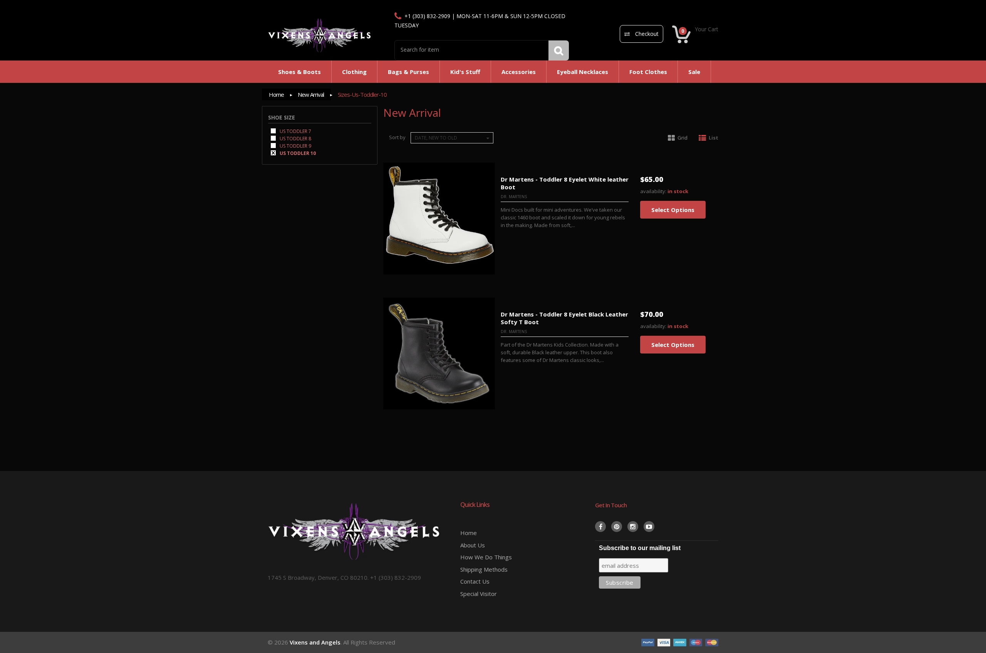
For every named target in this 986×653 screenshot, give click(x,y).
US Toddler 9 (294, 145)
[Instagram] (632, 526)
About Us (472, 545)
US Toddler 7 (294, 131)
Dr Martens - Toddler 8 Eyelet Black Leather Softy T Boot (564, 318)
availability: (653, 191)
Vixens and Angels (315, 642)
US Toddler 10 (297, 153)
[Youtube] (649, 526)
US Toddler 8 (294, 138)
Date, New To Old (436, 138)
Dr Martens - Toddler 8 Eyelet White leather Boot (565, 183)
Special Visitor (478, 593)
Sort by (397, 137)
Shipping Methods (484, 569)
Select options (672, 210)
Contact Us (475, 581)
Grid (682, 137)
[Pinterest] (616, 526)
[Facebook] (600, 526)
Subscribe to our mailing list (640, 548)
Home (276, 94)
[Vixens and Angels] (320, 35)
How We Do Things (486, 557)
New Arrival (311, 94)
